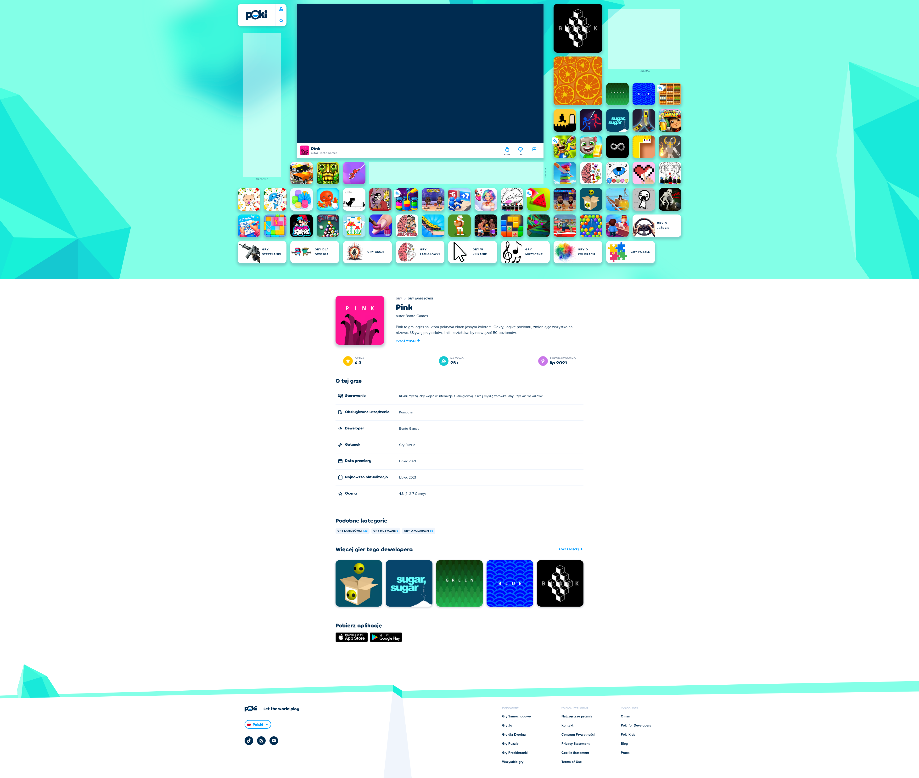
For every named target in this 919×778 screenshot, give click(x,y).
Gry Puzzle (510, 743)
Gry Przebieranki (515, 753)
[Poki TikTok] (249, 740)
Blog (624, 743)
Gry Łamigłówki (420, 298)
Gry (399, 298)
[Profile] (281, 9)
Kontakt (567, 725)
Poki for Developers (636, 725)
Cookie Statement (575, 753)
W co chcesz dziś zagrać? (281, 20)
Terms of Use (571, 762)
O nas (625, 716)
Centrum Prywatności (578, 734)
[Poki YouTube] (273, 740)
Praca (625, 753)
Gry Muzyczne (385, 531)
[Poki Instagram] (261, 740)
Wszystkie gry (512, 762)
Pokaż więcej (406, 340)
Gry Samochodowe (516, 716)
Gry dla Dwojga (514, 734)
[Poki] (256, 15)
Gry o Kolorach (418, 531)
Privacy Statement (575, 743)
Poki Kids (628, 734)
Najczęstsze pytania (577, 716)
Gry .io (507, 725)
